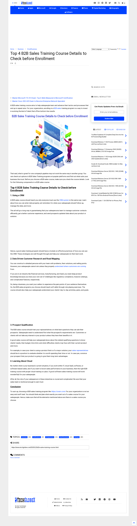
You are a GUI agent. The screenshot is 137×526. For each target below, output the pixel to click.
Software (69, 12)
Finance (75, 8)
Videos (58, 505)
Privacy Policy (68, 505)
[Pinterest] (102, 3)
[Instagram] (99, 3)
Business (64, 8)
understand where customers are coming (70, 266)
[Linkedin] (106, 3)
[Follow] (115, 3)
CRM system (64, 200)
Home (22, 8)
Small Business (32, 49)
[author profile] (15, 63)
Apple (31, 8)
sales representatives (80, 350)
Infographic (115, 8)
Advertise (68, 502)
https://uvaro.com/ (58, 391)
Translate (123, 49)
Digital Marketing (100, 8)
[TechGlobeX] (26, 3)
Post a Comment (15, 457)
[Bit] (95, 3)
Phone (85, 8)
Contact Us (68, 499)
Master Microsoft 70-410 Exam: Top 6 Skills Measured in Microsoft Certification (42, 98)
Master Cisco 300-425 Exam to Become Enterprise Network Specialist (38, 101)
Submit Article (57, 502)
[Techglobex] (119, 3)
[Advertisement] (68, 31)
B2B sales (57, 108)
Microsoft (41, 8)
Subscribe (109, 119)
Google (53, 8)
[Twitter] (110, 3)
